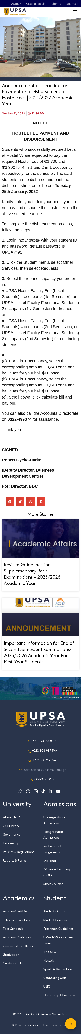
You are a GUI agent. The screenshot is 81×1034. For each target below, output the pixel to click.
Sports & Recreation (57, 969)
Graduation (11, 955)
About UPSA (12, 817)
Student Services (55, 920)
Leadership (11, 843)
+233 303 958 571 (45, 741)
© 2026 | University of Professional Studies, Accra (41, 1014)
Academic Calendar (17, 937)
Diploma (49, 861)
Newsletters (31, 1025)
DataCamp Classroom (59, 995)
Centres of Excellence (18, 946)
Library (56, 3)
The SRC (49, 952)
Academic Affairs (15, 911)
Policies (16, 1025)
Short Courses (53, 884)
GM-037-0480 (45, 779)
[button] (10, 501)
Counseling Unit (54, 978)
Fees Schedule (13, 929)
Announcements (61, 1025)
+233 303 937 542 (45, 760)
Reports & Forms (14, 861)
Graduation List (36, 3)
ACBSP (16, 3)
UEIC (46, 986)
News (45, 1025)
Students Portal (54, 911)
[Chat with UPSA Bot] (70, 1023)
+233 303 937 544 (45, 751)
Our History (11, 826)
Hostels (48, 960)
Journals (72, 3)
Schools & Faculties (16, 920)
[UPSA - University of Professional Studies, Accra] (15, 12)
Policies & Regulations (18, 852)
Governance (12, 835)
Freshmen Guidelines (58, 929)
